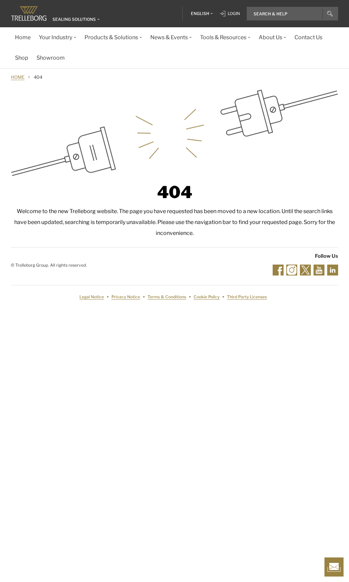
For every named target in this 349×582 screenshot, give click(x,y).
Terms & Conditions (167, 296)
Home (18, 77)
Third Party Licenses (247, 296)
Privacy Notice (125, 296)
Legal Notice (91, 296)
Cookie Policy (206, 296)
